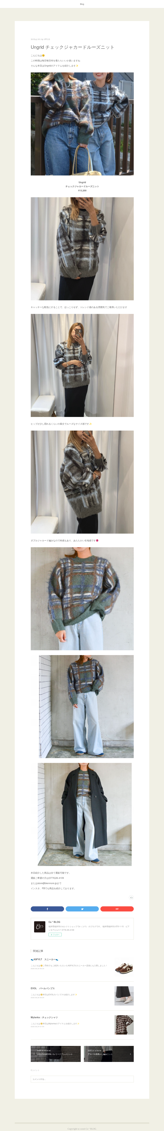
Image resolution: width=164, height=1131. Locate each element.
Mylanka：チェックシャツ (44, 1017)
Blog (82, 4)
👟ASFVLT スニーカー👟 (44, 959)
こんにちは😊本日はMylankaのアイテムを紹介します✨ (55, 1023)
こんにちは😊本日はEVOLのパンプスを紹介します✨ (54, 994)
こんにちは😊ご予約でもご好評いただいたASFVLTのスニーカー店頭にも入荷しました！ (69, 965)
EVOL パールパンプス (43, 988)
